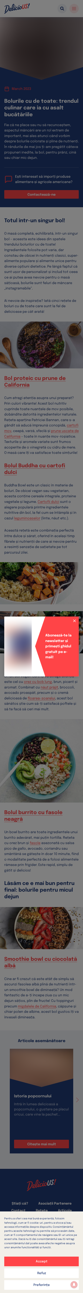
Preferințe (41, 1285)
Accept (41, 1261)
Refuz (41, 1273)
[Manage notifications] (74, 1284)
